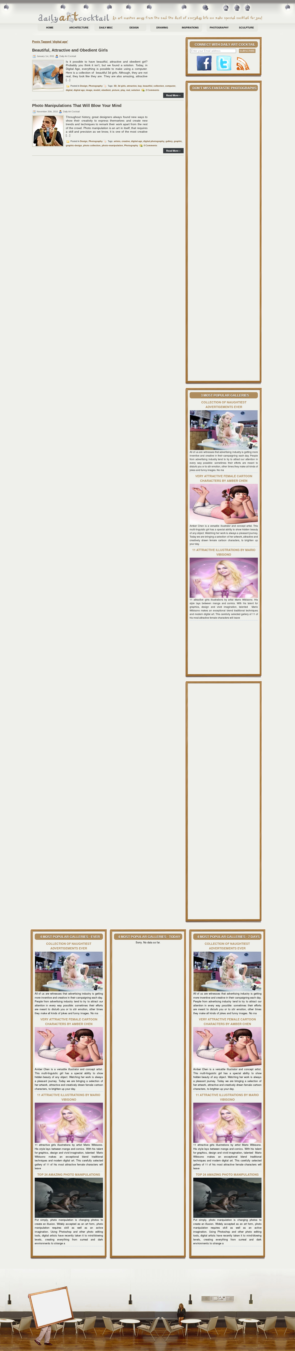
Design (134, 27)
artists (117, 141)
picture (115, 90)
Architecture (78, 27)
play (123, 90)
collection (159, 86)
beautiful (147, 86)
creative (126, 141)
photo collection (92, 145)
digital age (79, 90)
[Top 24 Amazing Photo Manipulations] (69, 1217)
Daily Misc (106, 27)
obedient (106, 90)
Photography (219, 27)
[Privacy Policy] (247, 9)
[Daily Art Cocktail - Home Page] (150, 17)
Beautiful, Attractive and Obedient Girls (70, 50)
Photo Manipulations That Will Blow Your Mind (76, 105)
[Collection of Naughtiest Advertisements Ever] (224, 449)
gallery (169, 141)
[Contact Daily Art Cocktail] (237, 9)
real (128, 90)
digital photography (153, 141)
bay (140, 86)
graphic (178, 141)
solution (135, 90)
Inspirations (190, 27)
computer (170, 86)
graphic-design (74, 145)
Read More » (173, 95)
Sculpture (246, 27)
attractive (132, 86)
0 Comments (150, 145)
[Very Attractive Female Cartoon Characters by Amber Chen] (224, 523)
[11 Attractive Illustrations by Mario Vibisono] (224, 597)
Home (49, 27)
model (97, 90)
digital (69, 90)
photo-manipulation (112, 145)
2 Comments (152, 90)
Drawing (162, 27)
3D (115, 86)
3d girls (122, 86)
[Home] (226, 9)
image (89, 90)
